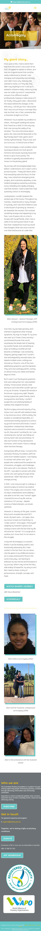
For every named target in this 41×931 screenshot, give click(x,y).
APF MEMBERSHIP (12, 855)
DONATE (7, 838)
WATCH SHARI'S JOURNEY (19, 586)
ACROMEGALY (13, 599)
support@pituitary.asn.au (12, 822)
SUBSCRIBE (9, 806)
